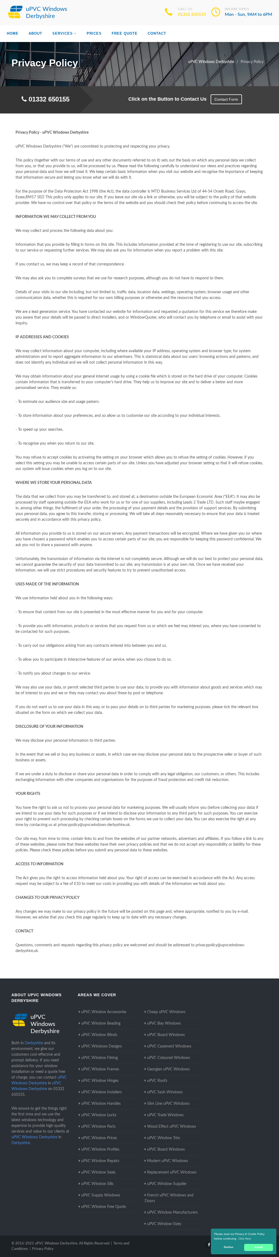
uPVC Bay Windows (164, 1023)
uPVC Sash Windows (165, 1092)
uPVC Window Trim (163, 1138)
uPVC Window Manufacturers (172, 1212)
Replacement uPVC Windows (171, 1172)
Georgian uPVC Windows (168, 1069)
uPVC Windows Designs (101, 1046)
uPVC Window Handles (101, 1104)
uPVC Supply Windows (100, 1195)
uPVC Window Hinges (100, 1081)
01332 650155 (192, 14)
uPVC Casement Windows (169, 1046)
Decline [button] (228, 1247)
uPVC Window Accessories (103, 1012)
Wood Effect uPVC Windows (171, 1127)
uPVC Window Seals (98, 1172)
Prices (94, 33)
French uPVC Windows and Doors (169, 1198)
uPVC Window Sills (97, 1184)
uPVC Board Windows (166, 1035)
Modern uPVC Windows (167, 1161)
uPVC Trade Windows (165, 1115)
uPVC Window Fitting (99, 1058)
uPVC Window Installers (101, 1092)
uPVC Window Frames (100, 1069)
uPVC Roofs (157, 1081)
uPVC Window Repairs (100, 1161)
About (35, 33)
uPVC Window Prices (99, 1138)
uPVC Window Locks (98, 1115)
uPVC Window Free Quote (103, 1207)
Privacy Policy (43, 1249)
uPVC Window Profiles (100, 1149)
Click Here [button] (244, 1238)
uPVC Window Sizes (164, 1224)
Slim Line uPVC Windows (168, 1104)
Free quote (125, 33)
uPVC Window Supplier (167, 1184)
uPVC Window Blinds (99, 1035)
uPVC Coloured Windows (168, 1058)
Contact (157, 33)
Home (13, 33)
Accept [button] (258, 1247)
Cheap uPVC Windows (166, 1012)
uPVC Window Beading (100, 1023)
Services (62, 33)
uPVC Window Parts (98, 1127)
